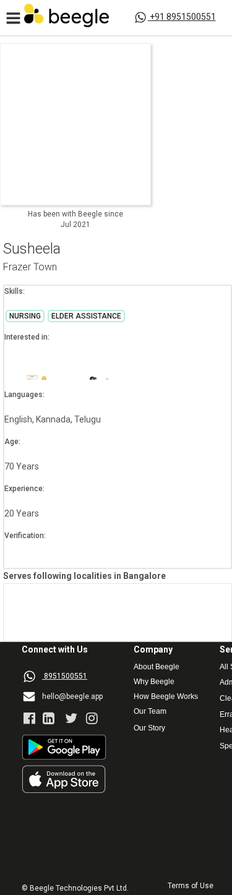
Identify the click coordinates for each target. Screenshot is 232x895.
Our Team (150, 712)
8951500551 (65, 676)
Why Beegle (154, 682)
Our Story (149, 728)
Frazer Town (30, 267)
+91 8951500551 (183, 17)
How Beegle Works (166, 697)
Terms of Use (190, 886)
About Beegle (156, 667)
